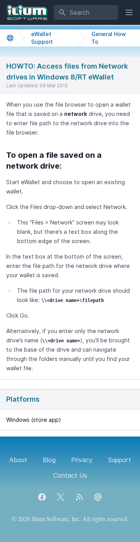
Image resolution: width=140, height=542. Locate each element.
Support (119, 460)
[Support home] (10, 38)
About (18, 460)
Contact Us (70, 475)
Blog (49, 460)
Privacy (82, 460)
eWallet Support (42, 38)
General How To (108, 38)
